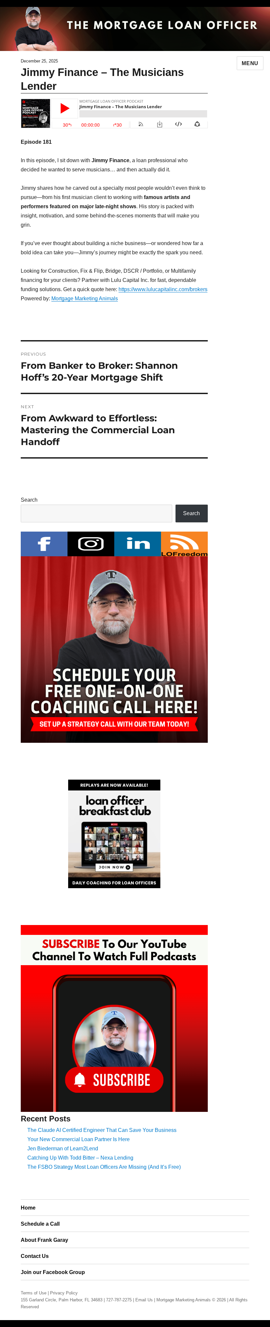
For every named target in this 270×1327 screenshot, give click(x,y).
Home (28, 1208)
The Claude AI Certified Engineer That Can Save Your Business (101, 1130)
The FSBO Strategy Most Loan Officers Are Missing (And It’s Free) (104, 1167)
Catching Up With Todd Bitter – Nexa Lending (80, 1158)
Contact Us (35, 1256)
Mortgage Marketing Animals (84, 298)
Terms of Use (33, 1292)
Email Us (144, 1299)
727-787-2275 (119, 1299)
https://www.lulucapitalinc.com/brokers (163, 289)
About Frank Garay (44, 1240)
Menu (250, 63)
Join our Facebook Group (53, 1272)
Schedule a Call (40, 1224)
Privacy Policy (64, 1292)
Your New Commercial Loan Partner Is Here (78, 1139)
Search (29, 500)
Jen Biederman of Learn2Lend (62, 1148)
